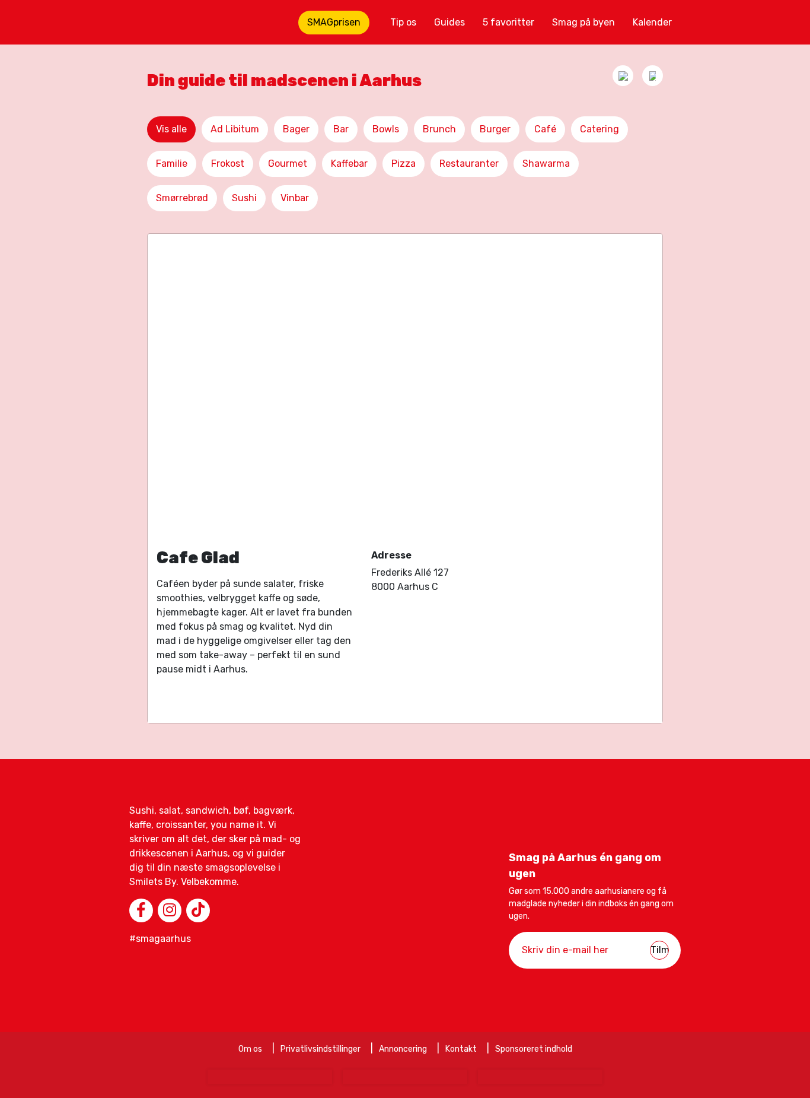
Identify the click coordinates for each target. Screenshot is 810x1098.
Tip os (403, 22)
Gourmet (287, 163)
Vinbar (294, 198)
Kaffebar (349, 163)
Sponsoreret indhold (533, 1049)
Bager (296, 129)
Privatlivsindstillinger (320, 1049)
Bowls (385, 129)
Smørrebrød (182, 198)
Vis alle (171, 129)
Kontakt (461, 1049)
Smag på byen (583, 22)
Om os (250, 1049)
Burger (495, 129)
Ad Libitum (235, 129)
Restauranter (469, 163)
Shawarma (546, 163)
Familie (171, 163)
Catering (599, 129)
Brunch (439, 129)
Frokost (227, 163)
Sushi (244, 198)
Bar (341, 129)
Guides (449, 22)
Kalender (652, 22)
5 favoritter (508, 22)
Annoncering (403, 1049)
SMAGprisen (334, 22)
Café (545, 129)
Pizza (403, 163)
